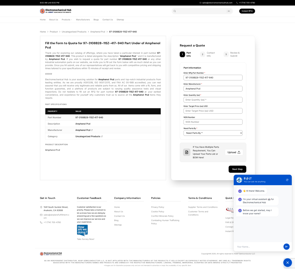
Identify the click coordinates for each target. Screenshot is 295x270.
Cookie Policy (157, 211)
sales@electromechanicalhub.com (217, 3)
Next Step (237, 169)
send (286, 246)
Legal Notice (231, 218)
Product (54, 31)
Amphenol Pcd (97, 31)
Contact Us (107, 19)
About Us (53, 19)
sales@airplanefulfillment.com (56, 216)
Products (66, 19)
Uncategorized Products (74, 31)
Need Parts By (190, 128)
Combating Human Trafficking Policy (165, 222)
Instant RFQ (247, 11)
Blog (116, 220)
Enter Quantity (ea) (192, 95)
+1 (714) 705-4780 (247, 3)
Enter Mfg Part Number (194, 73)
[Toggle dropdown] (71, 20)
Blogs (96, 19)
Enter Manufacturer (193, 84)
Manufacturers (83, 19)
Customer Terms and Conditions (198, 213)
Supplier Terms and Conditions (203, 207)
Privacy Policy (157, 207)
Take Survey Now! (85, 239)
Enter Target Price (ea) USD (196, 106)
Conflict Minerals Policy (162, 216)
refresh (287, 180)
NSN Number (189, 117)
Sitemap (120, 19)
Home (42, 19)
